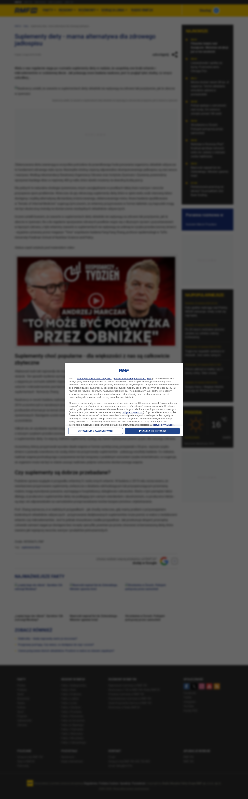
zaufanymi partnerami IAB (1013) (94, 378)
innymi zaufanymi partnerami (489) (132, 378)
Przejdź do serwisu (152, 431)
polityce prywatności (132, 412)
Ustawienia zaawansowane (95, 431)
